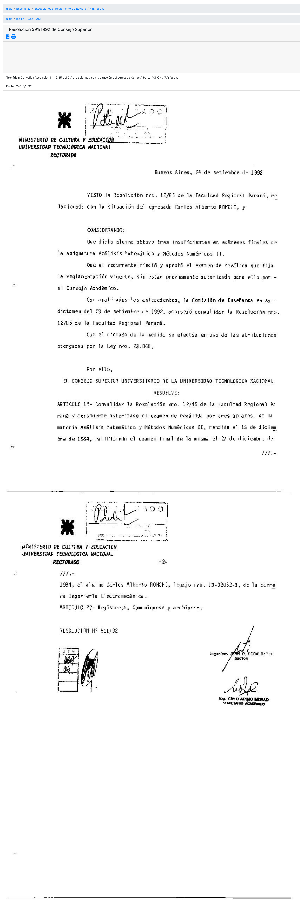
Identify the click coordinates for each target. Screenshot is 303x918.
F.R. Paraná (97, 8)
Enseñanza (23, 8)
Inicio (8, 8)
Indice (20, 19)
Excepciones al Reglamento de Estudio (60, 8)
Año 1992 (34, 19)
